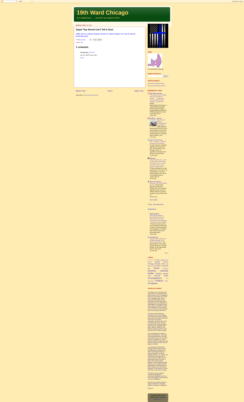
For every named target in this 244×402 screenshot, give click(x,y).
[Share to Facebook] (99, 40)
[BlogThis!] (96, 40)
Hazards (157, 276)
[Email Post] (90, 39)
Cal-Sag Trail (154, 237)
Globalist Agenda (161, 274)
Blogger (158, 399)
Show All (166, 253)
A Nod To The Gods (156, 140)
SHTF (166, 281)
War (82, 42)
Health (166, 276)
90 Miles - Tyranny (156, 118)
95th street (151, 260)
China (163, 264)
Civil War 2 (157, 266)
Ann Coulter (154, 200)
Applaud (163, 260)
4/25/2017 (92, 52)
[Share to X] (97, 40)
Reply (82, 57)
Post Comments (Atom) (91, 95)
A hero (157, 260)
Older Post (138, 91)
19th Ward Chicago (102, 12)
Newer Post (81, 91)
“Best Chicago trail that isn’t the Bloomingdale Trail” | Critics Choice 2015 (158, 240)
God (149, 276)
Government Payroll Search (156, 83)
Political (159, 280)
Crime (156, 268)
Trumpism (152, 283)
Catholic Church (161, 262)
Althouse (153, 158)
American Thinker (155, 181)
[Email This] (94, 40)
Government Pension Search (156, 86)
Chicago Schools (154, 264)
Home (110, 91)
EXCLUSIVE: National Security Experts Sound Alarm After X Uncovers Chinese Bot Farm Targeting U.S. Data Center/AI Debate (158, 219)
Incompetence (155, 278)
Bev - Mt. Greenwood (156, 204)
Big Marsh (153, 209)
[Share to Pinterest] (101, 40)
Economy (165, 268)
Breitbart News (154, 214)
